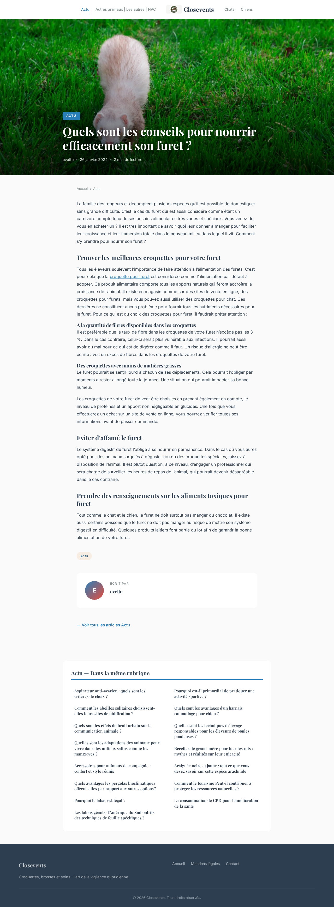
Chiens (247, 9)
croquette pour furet (130, 276)
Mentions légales (205, 863)
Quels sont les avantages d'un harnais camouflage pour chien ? (208, 710)
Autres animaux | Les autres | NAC (126, 9)
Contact (233, 863)
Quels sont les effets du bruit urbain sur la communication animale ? (113, 728)
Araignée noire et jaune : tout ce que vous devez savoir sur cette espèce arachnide (211, 768)
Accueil (82, 188)
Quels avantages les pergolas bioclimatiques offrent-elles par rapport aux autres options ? (115, 786)
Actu (85, 9)
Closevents (199, 9)
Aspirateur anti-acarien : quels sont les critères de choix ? (109, 693)
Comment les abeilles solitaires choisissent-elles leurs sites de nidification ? (114, 710)
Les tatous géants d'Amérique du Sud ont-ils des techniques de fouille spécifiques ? (114, 815)
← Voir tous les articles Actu (103, 624)
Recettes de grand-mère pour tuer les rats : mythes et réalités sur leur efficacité (213, 751)
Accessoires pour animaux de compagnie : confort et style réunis (112, 768)
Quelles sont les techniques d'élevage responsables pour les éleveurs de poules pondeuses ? (211, 731)
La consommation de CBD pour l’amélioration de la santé (216, 803)
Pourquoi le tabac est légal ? (99, 800)
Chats (229, 9)
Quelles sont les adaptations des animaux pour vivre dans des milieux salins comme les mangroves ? (116, 748)
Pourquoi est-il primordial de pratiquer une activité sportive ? (214, 693)
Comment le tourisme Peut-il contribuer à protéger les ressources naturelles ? (213, 786)
